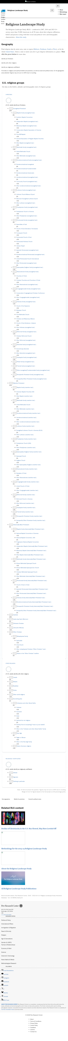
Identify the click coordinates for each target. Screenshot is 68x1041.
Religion (3, 935)
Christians (9, 94)
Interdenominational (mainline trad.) (26, 417)
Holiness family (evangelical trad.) (26, 301)
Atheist (15, 772)
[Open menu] (52, 10)
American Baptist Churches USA (25, 392)
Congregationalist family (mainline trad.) (28, 482)
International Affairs (7, 924)
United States (10, 52)
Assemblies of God (21, 224)
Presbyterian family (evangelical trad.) (27, 207)
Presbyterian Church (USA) (23, 443)
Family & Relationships (8, 945)
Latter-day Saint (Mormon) (20, 619)
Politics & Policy (6, 920)
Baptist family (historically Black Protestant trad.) (30, 529)
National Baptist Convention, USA (25, 537)
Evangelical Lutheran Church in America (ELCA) (29, 430)
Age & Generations (6, 939)
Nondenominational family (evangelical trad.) (29, 160)
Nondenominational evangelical (25, 164)
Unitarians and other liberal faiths (26, 703)
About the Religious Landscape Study (16, 868)
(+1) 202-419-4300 (6, 914)
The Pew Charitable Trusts (7, 1009)
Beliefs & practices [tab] (19, 799)
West (54, 49)
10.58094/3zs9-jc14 (16, 898)
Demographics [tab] (6, 799)
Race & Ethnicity (6, 931)
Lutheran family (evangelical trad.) (26, 190)
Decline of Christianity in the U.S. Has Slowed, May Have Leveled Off (28, 828)
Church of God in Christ (22, 585)
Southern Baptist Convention (24, 117)
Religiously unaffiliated (13, 758)
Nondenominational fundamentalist (26, 168)
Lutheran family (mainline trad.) (25, 426)
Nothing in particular (19, 781)
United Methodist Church (23, 404)
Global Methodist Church (23, 151)
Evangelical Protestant (19, 108)
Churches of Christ (21, 276)
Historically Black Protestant (21, 525)
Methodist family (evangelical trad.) (26, 147)
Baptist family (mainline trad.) (25, 387)
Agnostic (15, 777)
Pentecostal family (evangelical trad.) (27, 220)
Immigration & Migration (8, 927)
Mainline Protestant (18, 383)
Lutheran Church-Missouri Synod (25, 194)
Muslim (15, 681)
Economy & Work (6, 948)
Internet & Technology (7, 956)
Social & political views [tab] (35, 799)
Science (3, 952)
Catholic (15, 615)
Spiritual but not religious (23, 720)
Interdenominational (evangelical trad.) (27, 177)
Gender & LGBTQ (6, 942)
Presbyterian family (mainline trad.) (26, 439)
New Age (19, 733)
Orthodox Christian (18, 623)
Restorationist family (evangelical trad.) (28, 271)
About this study (21, 37)
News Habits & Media (7, 959)
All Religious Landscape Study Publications (18, 888)
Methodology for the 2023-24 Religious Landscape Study (24, 848)
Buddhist (15, 686)
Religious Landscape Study (17, 10)
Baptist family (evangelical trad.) (26, 113)
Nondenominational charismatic (25, 173)
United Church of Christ (22, 486)
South (49, 49)
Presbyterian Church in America (25, 211)
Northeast (43, 49)
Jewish (15, 677)
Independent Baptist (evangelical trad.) (27, 121)
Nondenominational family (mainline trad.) (28, 413)
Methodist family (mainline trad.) (26, 400)
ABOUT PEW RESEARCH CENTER (9, 1004)
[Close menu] (58, 5)
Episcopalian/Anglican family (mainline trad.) (29, 452)
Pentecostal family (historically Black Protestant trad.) (32, 580)
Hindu (15, 690)
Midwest (36, 49)
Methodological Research (8, 963)
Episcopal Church (21, 456)
